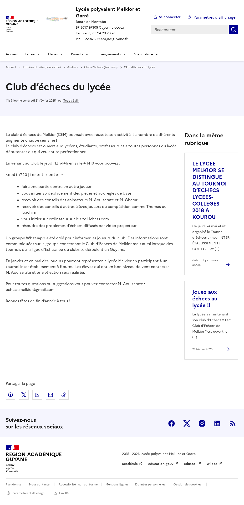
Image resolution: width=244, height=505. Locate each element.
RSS (232, 423)
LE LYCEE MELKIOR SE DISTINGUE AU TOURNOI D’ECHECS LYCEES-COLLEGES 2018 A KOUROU (209, 190)
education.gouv (160, 463)
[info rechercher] (233, 29)
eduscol (190, 463)
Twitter (187, 423)
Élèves (53, 54)
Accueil (12, 54)
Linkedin (217, 423)
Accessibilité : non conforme (78, 484)
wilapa (212, 463)
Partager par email (50, 395)
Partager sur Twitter (24, 395)
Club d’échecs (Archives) (100, 67)
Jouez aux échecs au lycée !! (204, 298)
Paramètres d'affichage (214, 17)
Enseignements (109, 54)
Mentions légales (117, 484)
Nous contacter (40, 484)
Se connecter (170, 17)
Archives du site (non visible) (41, 67)
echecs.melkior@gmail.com (30, 289)
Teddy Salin (71, 100)
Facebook (171, 423)
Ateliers (72, 67)
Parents (77, 54)
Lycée (30, 54)
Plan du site (13, 484)
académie (130, 463)
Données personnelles (150, 484)
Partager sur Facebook (10, 395)
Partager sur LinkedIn (37, 395)
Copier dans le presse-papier (64, 395)
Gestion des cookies (187, 484)
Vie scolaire (143, 54)
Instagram (202, 423)
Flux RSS (64, 493)
